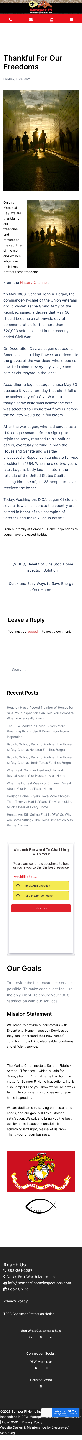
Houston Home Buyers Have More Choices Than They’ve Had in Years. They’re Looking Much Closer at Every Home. (39, 801)
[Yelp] (51, 1337)
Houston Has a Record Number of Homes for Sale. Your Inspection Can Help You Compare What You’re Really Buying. (40, 713)
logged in (34, 631)
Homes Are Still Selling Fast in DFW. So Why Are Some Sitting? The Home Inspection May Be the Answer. (40, 820)
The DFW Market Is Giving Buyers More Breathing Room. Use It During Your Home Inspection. (38, 731)
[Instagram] (46, 1368)
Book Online (18, 1289)
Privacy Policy (15, 1301)
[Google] (30, 1337)
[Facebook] (41, 1337)
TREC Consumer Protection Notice (28, 1314)
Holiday (23, 79)
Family (8, 79)
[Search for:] (40, 669)
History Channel (34, 282)
